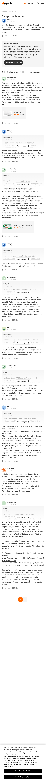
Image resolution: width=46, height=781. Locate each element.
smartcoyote (11, 77)
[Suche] (38, 3)
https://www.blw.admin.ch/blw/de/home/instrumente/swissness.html (23, 559)
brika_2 (9, 19)
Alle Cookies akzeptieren (23, 777)
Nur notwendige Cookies (23, 771)
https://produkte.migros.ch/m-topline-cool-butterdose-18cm (19, 96)
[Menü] (42, 3)
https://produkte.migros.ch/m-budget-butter (20, 191)
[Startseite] (7, 3)
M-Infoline (10, 469)
